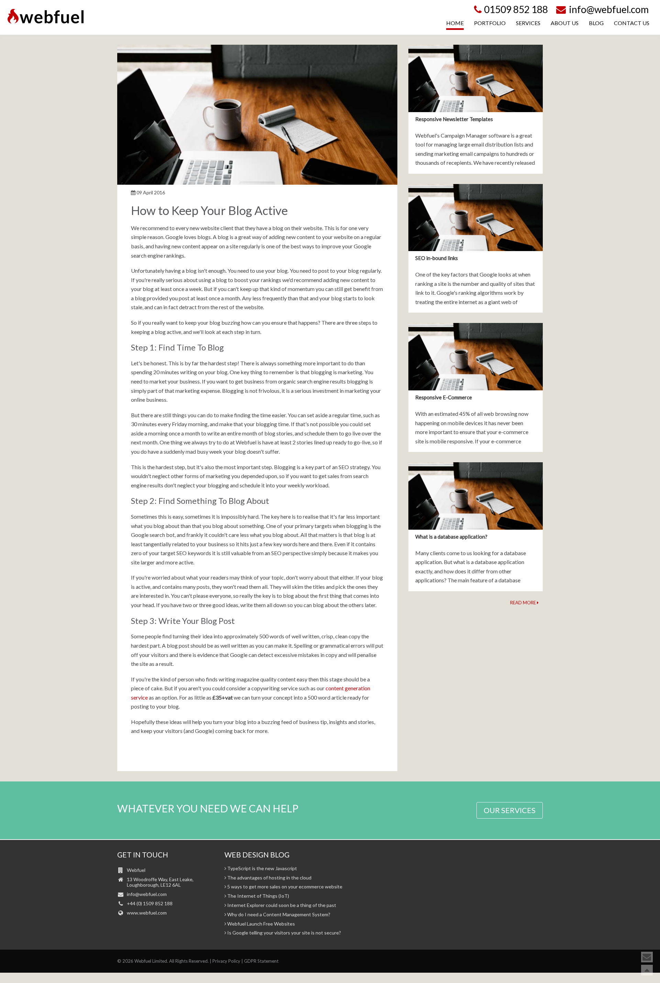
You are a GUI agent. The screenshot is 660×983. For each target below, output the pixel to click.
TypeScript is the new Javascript (261, 868)
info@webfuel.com (608, 9)
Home (455, 23)
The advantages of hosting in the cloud (268, 878)
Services (528, 23)
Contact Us (631, 23)
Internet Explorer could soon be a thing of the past (281, 905)
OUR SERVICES (510, 810)
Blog (596, 23)
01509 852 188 (516, 9)
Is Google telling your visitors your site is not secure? (283, 933)
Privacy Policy (226, 961)
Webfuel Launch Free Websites (260, 924)
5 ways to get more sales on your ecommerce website (284, 886)
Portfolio (490, 23)
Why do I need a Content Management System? (278, 914)
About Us (565, 23)
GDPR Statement (261, 961)
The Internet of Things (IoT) (257, 896)
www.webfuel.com (147, 913)
